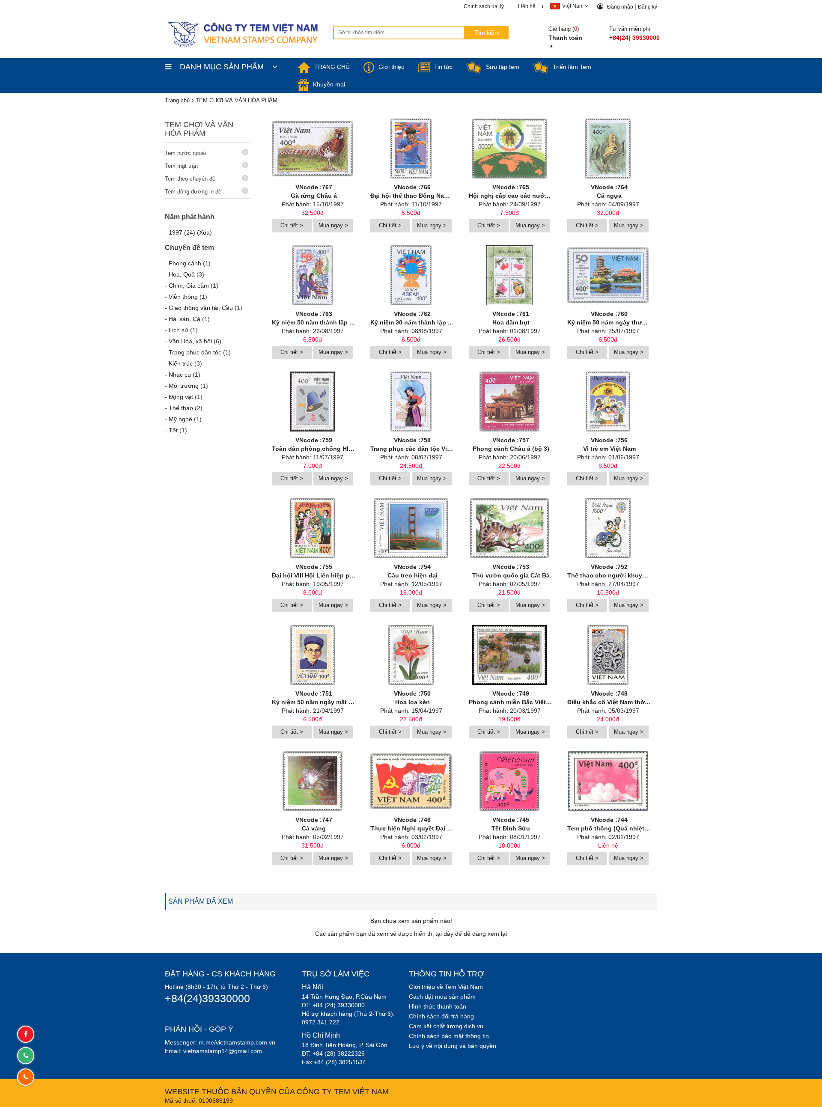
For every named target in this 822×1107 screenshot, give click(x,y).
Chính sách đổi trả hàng (441, 1016)
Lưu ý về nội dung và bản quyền (452, 1045)
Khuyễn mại (329, 84)
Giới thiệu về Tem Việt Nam (446, 986)
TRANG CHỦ (332, 66)
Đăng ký (647, 7)
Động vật (181, 396)
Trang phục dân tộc (195, 352)
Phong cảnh (185, 263)
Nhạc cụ (180, 374)
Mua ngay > (333, 225)
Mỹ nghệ (180, 419)
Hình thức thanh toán (437, 1006)
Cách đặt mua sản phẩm (442, 996)
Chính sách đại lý (484, 6)
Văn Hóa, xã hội (190, 341)
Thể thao (181, 408)
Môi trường (184, 385)
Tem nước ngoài (185, 153)
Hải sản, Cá (184, 318)
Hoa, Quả (182, 274)
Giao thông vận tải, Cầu (201, 307)
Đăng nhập (620, 7)
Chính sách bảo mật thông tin (449, 1036)
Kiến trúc (181, 363)
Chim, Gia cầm (189, 285)
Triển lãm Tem (572, 66)
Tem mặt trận (181, 166)
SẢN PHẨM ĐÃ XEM (200, 901)
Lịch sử (178, 330)
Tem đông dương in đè (193, 191)
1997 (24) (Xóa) (190, 232)
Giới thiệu (391, 66)
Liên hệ (527, 6)
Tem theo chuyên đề (190, 179)
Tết (173, 430)
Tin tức (443, 66)
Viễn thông (183, 296)
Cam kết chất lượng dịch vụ (446, 1026)
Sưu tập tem (502, 66)
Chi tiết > (291, 225)
